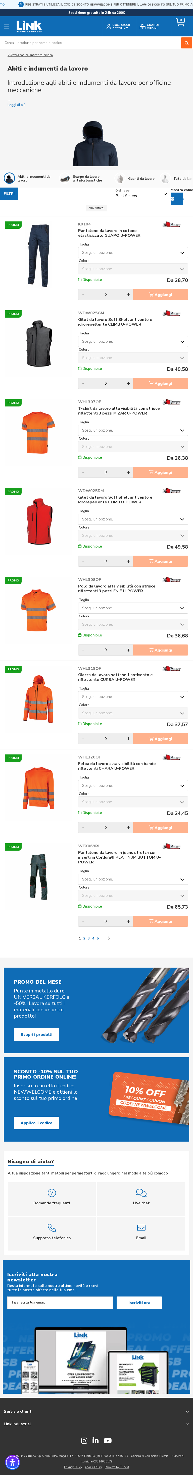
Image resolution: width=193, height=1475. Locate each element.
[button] (12, 1462)
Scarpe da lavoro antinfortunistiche (87, 178)
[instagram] (84, 1441)
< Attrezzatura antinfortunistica (30, 55)
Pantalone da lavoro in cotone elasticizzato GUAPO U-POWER (109, 233)
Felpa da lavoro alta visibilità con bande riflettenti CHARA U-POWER (117, 766)
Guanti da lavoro (141, 178)
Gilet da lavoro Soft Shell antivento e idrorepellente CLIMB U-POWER (115, 322)
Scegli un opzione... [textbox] (98, 252)
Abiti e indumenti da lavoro (34, 178)
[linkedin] (95, 1441)
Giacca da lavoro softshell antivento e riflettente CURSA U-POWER (115, 677)
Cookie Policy (93, 1467)
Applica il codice (37, 1123)
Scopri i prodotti (36, 1034)
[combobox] (96, 43)
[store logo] (29, 27)
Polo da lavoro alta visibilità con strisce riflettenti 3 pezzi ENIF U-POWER (117, 589)
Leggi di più (17, 104)
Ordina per (122, 191)
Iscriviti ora (139, 1303)
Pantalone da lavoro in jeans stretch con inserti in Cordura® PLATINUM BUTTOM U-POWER (119, 857)
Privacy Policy (73, 1467)
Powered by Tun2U (117, 1467)
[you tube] (108, 1441)
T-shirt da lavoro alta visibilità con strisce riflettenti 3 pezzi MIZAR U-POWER (119, 411)
